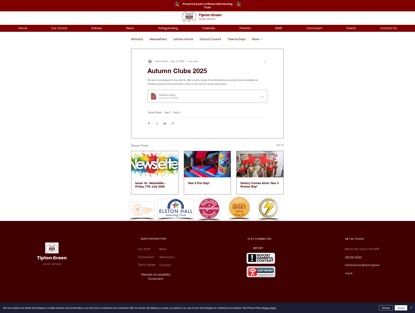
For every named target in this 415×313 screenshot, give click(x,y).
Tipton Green (210, 15)
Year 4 (176, 112)
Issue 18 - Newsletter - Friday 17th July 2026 (150, 184)
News (163, 249)
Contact (165, 265)
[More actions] (265, 61)
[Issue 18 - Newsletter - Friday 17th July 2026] (154, 164)
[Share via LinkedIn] (164, 123)
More (255, 39)
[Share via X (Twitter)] (156, 123)
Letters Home (183, 39)
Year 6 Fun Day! (199, 183)
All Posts (137, 39)
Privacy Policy (269, 307)
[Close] (411, 307)
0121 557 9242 (353, 257)
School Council (210, 39)
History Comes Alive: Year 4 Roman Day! (259, 184)
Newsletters (158, 39)
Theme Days (236, 39)
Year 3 (167, 112)
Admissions (167, 257)
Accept (400, 307)
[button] (59, 28)
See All (280, 145)
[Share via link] (172, 123)
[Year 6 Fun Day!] (207, 164)
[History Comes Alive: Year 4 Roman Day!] (260, 164)
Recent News (155, 112)
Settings (386, 307)
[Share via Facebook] (148, 123)
